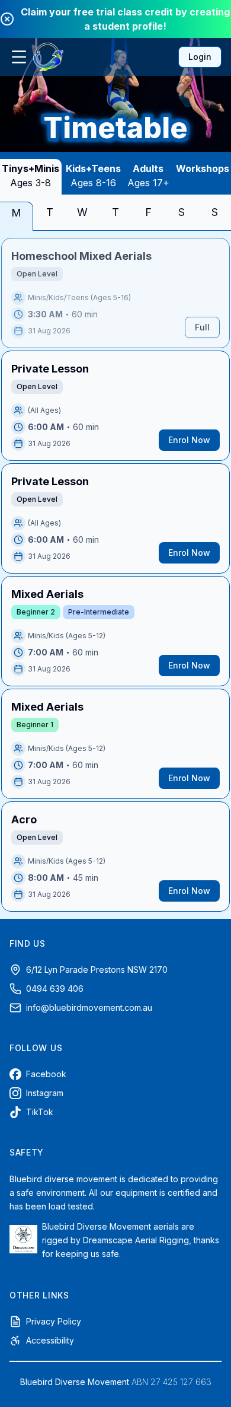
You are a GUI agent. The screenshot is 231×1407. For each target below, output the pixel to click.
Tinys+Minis (30, 176)
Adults (148, 176)
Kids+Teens (93, 176)
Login (199, 57)
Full (202, 327)
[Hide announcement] (7, 19)
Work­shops (202, 168)
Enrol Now (189, 440)
